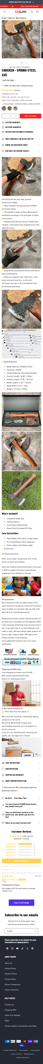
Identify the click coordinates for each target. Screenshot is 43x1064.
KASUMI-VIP (13, 1050)
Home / (5, 18)
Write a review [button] (21, 861)
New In (11, 18)
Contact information (22, 1057)
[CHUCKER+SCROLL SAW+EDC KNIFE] (4, 108)
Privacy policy (35, 1050)
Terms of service (16, 1054)
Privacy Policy (10, 979)
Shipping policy (29, 1054)
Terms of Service (12, 990)
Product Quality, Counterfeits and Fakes (21, 1026)
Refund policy (23, 1050)
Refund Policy (10, 968)
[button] (4, 11)
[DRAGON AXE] (15, 108)
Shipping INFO (10, 1010)
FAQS (7, 1021)
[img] (7, 876)
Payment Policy (11, 974)
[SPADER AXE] (10, 108)
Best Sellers (21, 18)
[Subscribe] (35, 931)
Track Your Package (12, 1015)
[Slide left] (16, 62)
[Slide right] (26, 62)
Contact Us (9, 1005)
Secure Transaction (12, 984)
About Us (8, 963)
